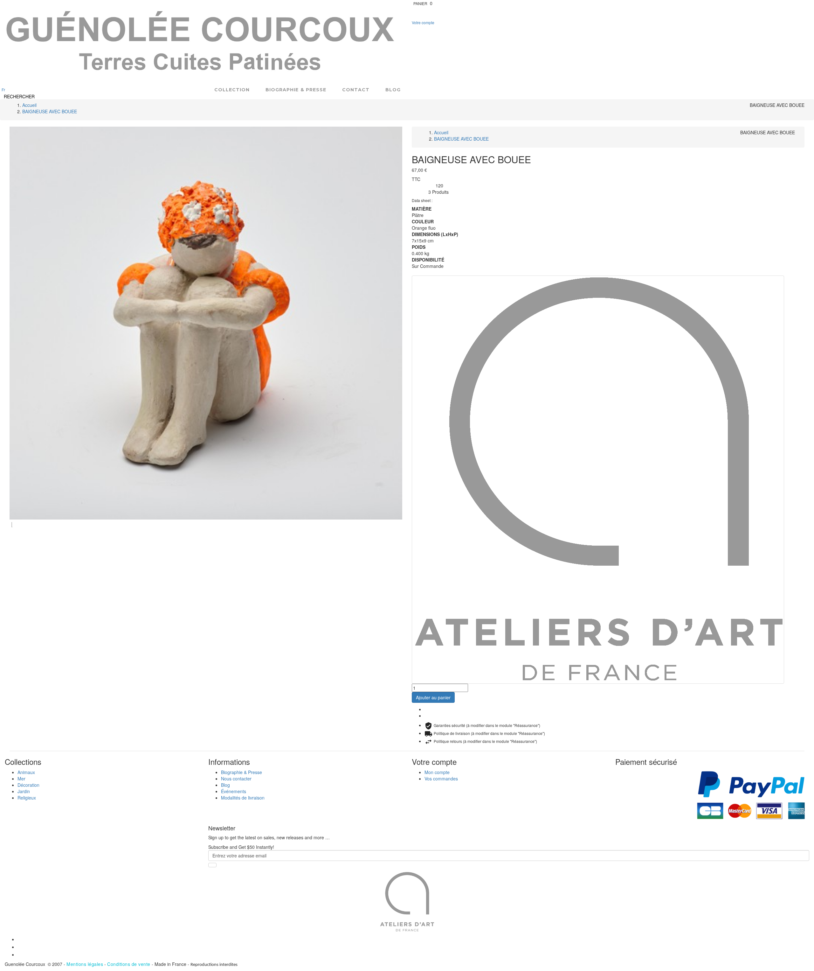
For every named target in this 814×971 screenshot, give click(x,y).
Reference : (423, 186)
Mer (21, 778)
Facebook (428, 710)
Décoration (28, 785)
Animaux (26, 772)
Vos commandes (441, 778)
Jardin (23, 791)
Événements (233, 791)
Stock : (420, 192)
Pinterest (428, 716)
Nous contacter (236, 778)
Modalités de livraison (243, 797)
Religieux (26, 797)
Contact (355, 89)
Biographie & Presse (296, 89)
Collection (232, 89)
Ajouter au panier (433, 697)
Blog (393, 89)
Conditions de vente (128, 964)
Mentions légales (84, 964)
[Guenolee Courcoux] (201, 42)
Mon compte (437, 772)
